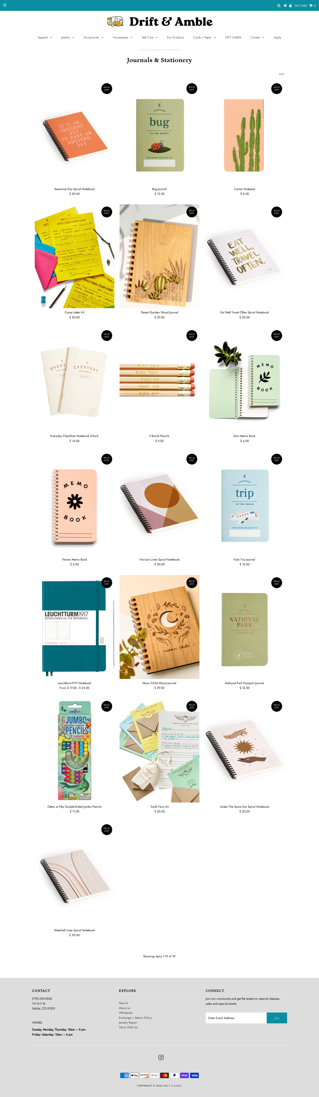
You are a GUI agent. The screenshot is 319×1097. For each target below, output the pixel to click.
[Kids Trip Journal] (244, 503)
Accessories (91, 37)
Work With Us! (128, 1027)
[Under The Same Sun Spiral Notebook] (244, 750)
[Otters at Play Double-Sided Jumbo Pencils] (74, 750)
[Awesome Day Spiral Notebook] (74, 133)
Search (123, 1003)
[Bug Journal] (159, 133)
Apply (277, 37)
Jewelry (65, 37)
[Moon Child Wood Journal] (159, 627)
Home (144, 50)
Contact (255, 37)
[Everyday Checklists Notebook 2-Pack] (74, 380)
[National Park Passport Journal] (244, 627)
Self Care (147, 37)
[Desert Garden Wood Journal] (159, 256)
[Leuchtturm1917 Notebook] (74, 627)
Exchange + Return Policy (135, 1018)
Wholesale (125, 1013)
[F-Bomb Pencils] (159, 380)
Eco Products (175, 37)
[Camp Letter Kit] (74, 256)
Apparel (43, 37)
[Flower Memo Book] (74, 503)
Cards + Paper (202, 37)
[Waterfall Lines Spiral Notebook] (74, 874)
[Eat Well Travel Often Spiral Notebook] (244, 256)
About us (124, 1008)
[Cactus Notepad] (244, 133)
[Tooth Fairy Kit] (159, 750)
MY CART (305, 5)
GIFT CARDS (233, 37)
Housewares (120, 37)
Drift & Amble (172, 1085)
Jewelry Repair (128, 1022)
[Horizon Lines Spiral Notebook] (159, 503)
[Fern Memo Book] (244, 380)
